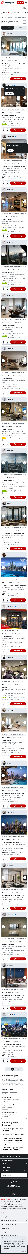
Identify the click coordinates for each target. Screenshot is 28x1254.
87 (15, 1069)
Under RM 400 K (15, 1099)
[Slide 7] (17, 54)
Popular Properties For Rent (8, 1224)
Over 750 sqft (5, 1115)
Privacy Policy (14, 1243)
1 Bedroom (9, 1107)
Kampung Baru (13, 1092)
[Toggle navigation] (25, 2)
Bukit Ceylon (5, 1092)
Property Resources (6, 1232)
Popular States (5, 1228)
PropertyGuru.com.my (6, 1199)
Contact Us (4, 1163)
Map (21, 28)
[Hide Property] (21, 38)
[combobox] (13, 8)
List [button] (8, 28)
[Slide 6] (16, 54)
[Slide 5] (15, 54)
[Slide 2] (11, 54)
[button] (2, 17)
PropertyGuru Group (7, 1160)
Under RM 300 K (6, 1099)
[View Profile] (14, 33)
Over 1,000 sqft (13, 1115)
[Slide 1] (10, 54)
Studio (4, 1107)
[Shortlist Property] (24, 38)
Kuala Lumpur (11, 1082)
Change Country (5, 1167)
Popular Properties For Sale (8, 1220)
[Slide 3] (12, 54)
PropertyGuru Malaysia (7, 1217)
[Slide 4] (14, 575)
